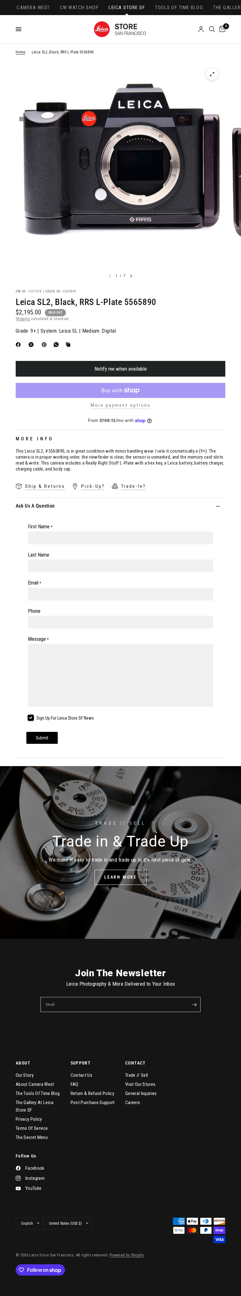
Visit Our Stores (140, 1084)
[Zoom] (212, 74)
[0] (221, 29)
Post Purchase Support (93, 1102)
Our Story (25, 1075)
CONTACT (135, 1063)
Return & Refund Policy (92, 1093)
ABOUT (23, 1063)
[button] (120, 877)
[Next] (131, 276)
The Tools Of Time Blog (38, 1093)
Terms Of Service (32, 1128)
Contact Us (81, 1075)
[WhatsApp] (57, 344)
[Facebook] (19, 344)
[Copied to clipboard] (69, 344)
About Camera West (35, 1084)
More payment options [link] (121, 405)
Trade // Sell (136, 1075)
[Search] (212, 29)
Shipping (23, 319)
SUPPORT (81, 1063)
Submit (42, 737)
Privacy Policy (29, 1119)
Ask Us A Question (35, 506)
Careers (132, 1102)
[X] (32, 344)
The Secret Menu (32, 1137)
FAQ (74, 1084)
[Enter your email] (194, 1004)
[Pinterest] (45, 344)
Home (20, 52)
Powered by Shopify (127, 1255)
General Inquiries (141, 1093)
